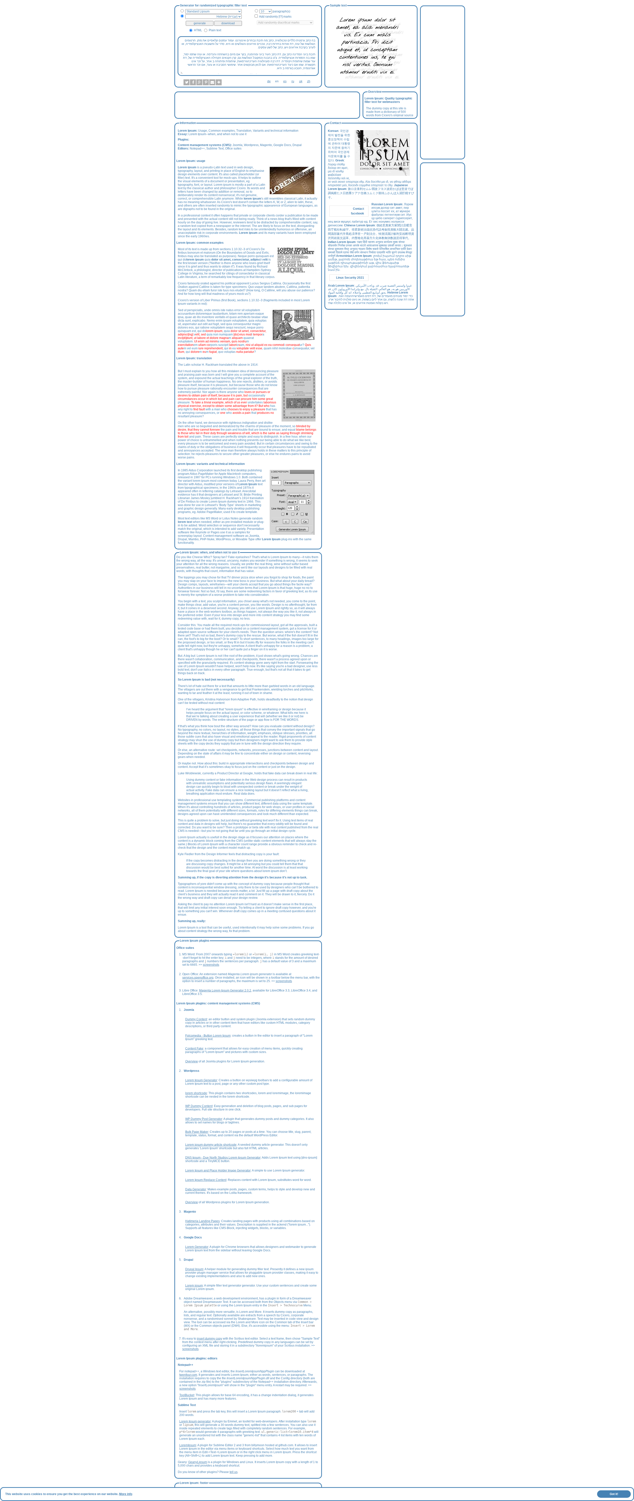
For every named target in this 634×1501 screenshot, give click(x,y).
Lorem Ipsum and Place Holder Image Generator (218, 1170)
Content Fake (194, 1048)
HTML (198, 30)
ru (292, 81)
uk (300, 81)
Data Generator (195, 1189)
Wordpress (251, 145)
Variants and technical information (275, 130)
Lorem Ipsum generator (195, 1421)
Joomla (237, 145)
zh (308, 81)
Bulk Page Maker (196, 1132)
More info (125, 1494)
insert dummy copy (209, 1338)
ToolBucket (186, 1395)
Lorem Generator (196, 1247)
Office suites (233, 148)
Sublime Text (215, 148)
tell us (234, 1472)
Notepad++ (197, 148)
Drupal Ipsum (194, 1269)
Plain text (215, 30)
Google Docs (282, 145)
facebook (357, 213)
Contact (358, 208)
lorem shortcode (196, 1093)
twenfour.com (188, 1375)
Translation (243, 130)
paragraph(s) (281, 11)
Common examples (222, 130)
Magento (266, 145)
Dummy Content (196, 1019)
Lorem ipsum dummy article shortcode (211, 1144)
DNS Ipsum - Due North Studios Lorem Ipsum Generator (223, 1157)
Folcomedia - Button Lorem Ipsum (208, 1035)
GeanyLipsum (197, 1462)
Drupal (297, 145)
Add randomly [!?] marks (275, 16)
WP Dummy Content (198, 1106)
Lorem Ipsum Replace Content (205, 1180)
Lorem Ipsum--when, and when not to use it (217, 134)
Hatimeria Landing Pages (202, 1221)
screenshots (211, 964)
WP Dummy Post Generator (203, 1119)
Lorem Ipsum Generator (201, 1080)
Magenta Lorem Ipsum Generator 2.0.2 (225, 990)
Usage (202, 130)
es (285, 81)
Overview (191, 1061)
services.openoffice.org (197, 977)
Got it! (614, 1494)
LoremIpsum (187, 1445)
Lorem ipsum (194, 1285)
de (269, 81)
